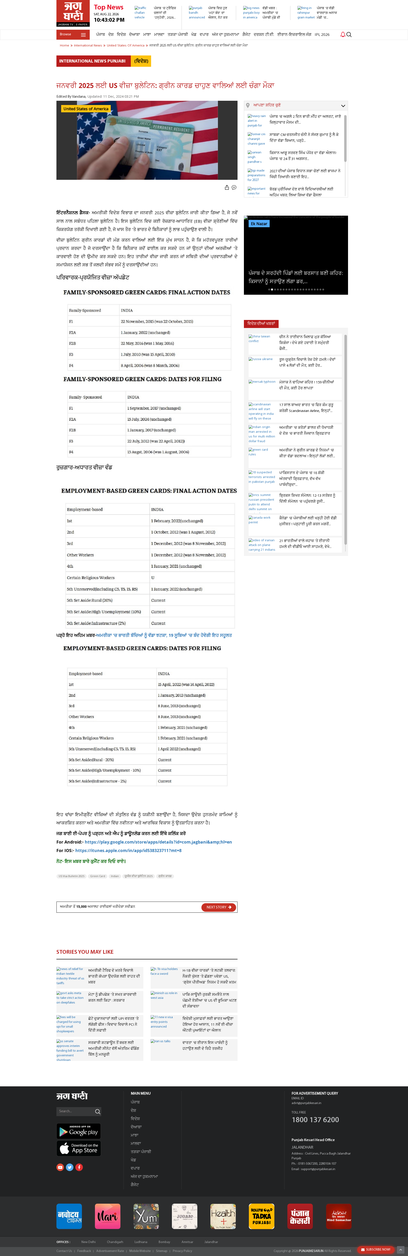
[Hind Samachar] (339, 1216)
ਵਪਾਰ (204, 35)
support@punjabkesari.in (318, 1169)
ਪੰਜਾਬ (100, 35)
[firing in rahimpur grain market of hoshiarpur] (318, 27)
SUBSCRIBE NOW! (378, 1250)
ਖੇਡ (193, 35)
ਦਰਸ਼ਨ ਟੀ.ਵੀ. (264, 35)
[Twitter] (69, 1167)
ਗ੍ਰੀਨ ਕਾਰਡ (165, 876)
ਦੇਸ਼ (111, 35)
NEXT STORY (217, 907)
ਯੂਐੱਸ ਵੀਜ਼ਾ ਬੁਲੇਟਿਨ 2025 (139, 876)
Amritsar (187, 1242)
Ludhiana (141, 1242)
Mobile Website (140, 1251)
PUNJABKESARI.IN (311, 1251)
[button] (301, 105)
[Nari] (107, 1216)
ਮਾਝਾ (147, 35)
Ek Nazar (259, 224)
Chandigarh (115, 1242)
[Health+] (223, 1216)
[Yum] (146, 1216)
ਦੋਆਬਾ (134, 35)
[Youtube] (60, 1167)
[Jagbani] (78, 1099)
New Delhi (88, 1242)
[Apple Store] (89, 1148)
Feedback (84, 1251)
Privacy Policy (182, 1251)
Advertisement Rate (110, 1251)
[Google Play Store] (89, 1131)
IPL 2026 (322, 35)
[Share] (227, 187)
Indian (115, 876)
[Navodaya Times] (69, 1216)
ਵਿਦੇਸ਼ (121, 35)
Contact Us (64, 1251)
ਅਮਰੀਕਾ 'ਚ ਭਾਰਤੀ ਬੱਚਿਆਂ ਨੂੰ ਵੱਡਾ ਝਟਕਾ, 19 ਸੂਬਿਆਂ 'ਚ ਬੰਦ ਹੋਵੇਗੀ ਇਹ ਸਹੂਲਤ (164, 636)
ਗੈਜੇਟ (246, 35)
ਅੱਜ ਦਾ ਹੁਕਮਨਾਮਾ (225, 35)
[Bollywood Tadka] (261, 1216)
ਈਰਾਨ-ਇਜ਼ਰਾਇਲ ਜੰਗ (294, 35)
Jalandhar (211, 1242)
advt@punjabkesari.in (306, 1103)
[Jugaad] (184, 1216)
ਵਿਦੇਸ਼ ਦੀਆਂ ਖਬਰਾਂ (261, 324)
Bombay (164, 1242)
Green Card (97, 876)
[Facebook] (79, 1167)
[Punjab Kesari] (300, 1216)
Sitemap (161, 1251)
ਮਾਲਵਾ (159, 35)
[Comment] (234, 187)
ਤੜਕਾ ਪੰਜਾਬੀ (178, 35)
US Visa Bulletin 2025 (71, 876)
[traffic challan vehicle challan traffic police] (155, 27)
